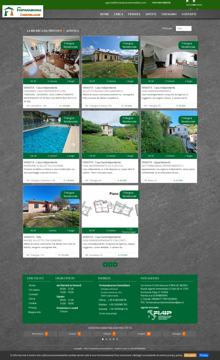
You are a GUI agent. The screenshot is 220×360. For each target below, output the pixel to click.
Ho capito (190, 355)
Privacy (204, 355)
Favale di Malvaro (177, 333)
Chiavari (73, 333)
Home (31, 285)
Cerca (118, 14)
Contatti (189, 14)
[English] (195, 2)
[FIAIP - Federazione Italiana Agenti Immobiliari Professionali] (159, 314)
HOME (104, 14)
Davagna (142, 333)
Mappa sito (34, 312)
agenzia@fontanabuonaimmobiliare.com (125, 2)
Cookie (32, 303)
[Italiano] (188, 2)
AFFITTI (150, 14)
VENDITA (134, 14)
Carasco (38, 333)
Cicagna (107, 333)
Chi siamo (169, 14)
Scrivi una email (108, 313)
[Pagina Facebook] (181, 6)
